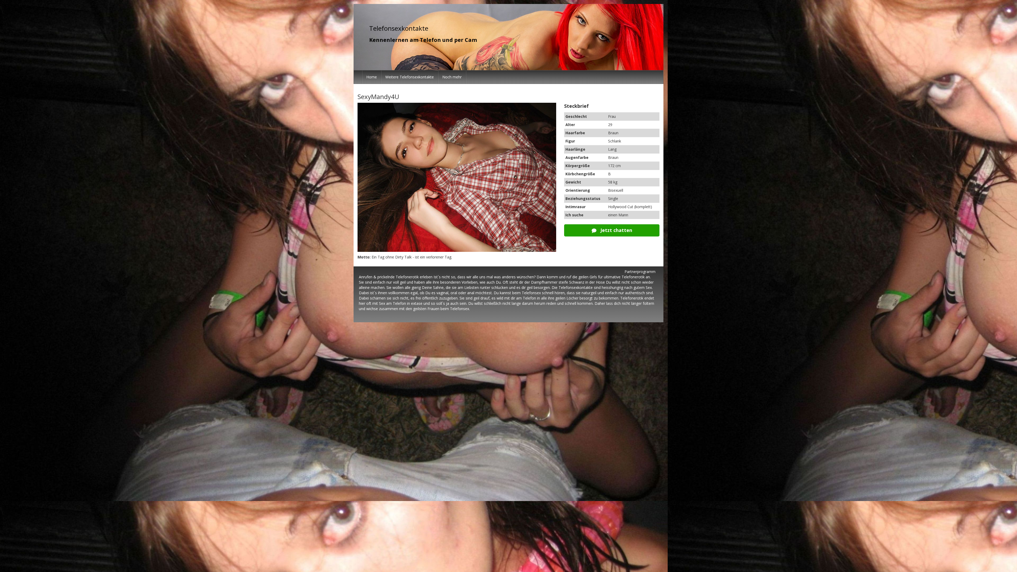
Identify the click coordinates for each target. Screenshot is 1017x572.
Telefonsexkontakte (398, 28)
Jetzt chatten (615, 230)
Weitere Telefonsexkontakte (409, 76)
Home (371, 76)
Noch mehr (452, 76)
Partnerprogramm (640, 271)
